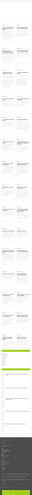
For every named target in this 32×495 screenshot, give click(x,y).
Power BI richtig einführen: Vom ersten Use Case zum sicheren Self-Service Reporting (8, 28)
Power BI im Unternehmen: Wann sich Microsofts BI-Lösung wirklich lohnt (14, 476)
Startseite (3, 362)
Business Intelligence (5, 354)
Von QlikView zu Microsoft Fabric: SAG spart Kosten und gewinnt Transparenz (17, 411)
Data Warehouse (4, 356)
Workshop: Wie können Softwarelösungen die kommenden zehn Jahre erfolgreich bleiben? (8, 251)
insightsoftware (4, 357)
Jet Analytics (4, 358)
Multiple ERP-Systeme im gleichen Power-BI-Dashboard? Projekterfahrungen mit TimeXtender (23, 143)
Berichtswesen (4, 353)
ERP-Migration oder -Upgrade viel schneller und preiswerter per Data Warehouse (7, 338)
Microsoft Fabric (4, 361)
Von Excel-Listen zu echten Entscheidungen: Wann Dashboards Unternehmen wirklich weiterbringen (7, 51)
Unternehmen (4, 365)
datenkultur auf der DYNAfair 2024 (22, 119)
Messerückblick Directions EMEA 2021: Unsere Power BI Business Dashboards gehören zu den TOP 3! (22, 210)
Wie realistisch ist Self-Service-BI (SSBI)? (8, 273)
